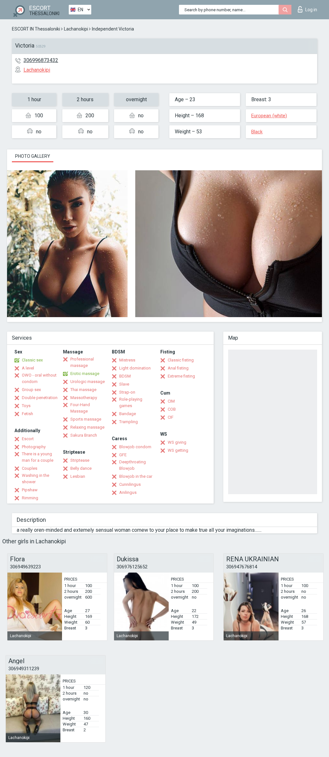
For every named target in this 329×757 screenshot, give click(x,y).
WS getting (178, 450)
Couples (29, 468)
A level (28, 368)
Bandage (127, 413)
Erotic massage (84, 373)
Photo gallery (32, 156)
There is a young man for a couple (37, 457)
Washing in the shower (35, 478)
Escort (28, 438)
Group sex (31, 389)
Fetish (27, 413)
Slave (124, 384)
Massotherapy (83, 397)
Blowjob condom (135, 446)
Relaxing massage (87, 427)
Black (256, 132)
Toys (26, 405)
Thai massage (83, 389)
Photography (34, 446)
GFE (123, 454)
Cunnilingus (130, 484)
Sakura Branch (83, 435)
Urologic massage (87, 381)
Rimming (30, 497)
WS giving (177, 442)
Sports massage (85, 419)
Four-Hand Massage (80, 408)
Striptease (79, 460)
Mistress (127, 360)
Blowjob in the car (135, 476)
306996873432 (40, 60)
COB (172, 409)
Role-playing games (130, 402)
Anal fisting (178, 368)
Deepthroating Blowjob (132, 465)
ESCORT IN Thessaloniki (36, 28)
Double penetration (40, 397)
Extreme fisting (181, 376)
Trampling (128, 421)
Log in (311, 9)
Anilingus (128, 492)
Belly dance (81, 468)
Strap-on (127, 392)
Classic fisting (181, 360)
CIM (171, 401)
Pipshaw (30, 489)
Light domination (135, 368)
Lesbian (77, 476)
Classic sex (32, 360)
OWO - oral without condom (39, 378)
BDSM (125, 376)
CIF (170, 417)
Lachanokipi (76, 28)
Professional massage (82, 362)
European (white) (269, 116)
